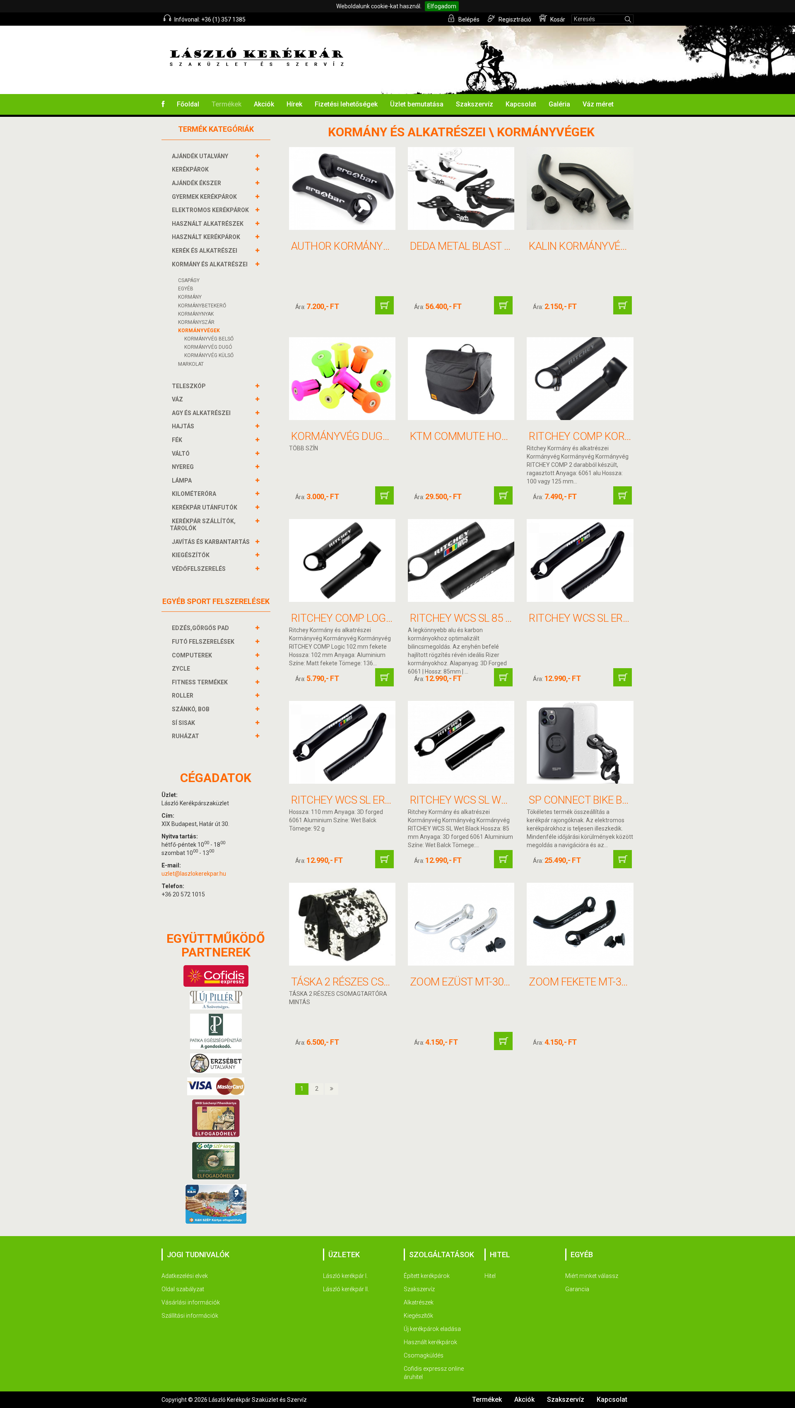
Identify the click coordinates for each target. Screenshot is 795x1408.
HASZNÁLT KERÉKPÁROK (206, 237)
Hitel (490, 1276)
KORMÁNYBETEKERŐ (202, 306)
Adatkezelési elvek (184, 1276)
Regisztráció (514, 19)
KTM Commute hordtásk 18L (484, 436)
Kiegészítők (418, 1315)
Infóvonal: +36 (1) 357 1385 (209, 19)
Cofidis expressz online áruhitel (434, 1372)
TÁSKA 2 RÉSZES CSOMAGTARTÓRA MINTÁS (394, 982)
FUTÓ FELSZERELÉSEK (203, 641)
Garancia (577, 1289)
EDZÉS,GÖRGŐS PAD (200, 628)
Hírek (294, 104)
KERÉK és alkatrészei (204, 250)
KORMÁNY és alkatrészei (210, 264)
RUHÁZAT (185, 736)
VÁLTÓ (181, 453)
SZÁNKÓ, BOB (191, 709)
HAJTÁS (183, 426)
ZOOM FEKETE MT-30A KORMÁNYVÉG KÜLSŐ (633, 982)
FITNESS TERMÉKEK (200, 682)
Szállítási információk (189, 1315)
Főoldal (188, 104)
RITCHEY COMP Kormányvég (601, 436)
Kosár (557, 19)
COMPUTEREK (192, 655)
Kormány (190, 297)
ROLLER (182, 695)
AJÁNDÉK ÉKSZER (196, 183)
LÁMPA (182, 480)
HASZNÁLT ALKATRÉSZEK (207, 223)
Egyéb (185, 289)
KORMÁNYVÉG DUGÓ (208, 347)
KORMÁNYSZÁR (196, 322)
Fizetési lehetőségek (346, 104)
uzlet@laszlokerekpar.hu (193, 873)
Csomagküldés (423, 1355)
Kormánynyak (196, 314)
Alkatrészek (419, 1302)
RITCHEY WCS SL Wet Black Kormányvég (513, 800)
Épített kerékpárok (427, 1276)
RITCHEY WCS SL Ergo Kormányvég (380, 800)
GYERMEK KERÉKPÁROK (204, 196)
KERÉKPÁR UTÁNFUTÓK (204, 507)
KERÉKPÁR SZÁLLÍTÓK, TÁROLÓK (203, 525)
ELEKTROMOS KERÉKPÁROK (210, 210)
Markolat (191, 364)
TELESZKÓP (189, 386)
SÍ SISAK (183, 723)
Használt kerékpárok (430, 1342)
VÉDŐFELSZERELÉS (199, 568)
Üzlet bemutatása (416, 104)
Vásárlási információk (190, 1302)
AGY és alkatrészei (201, 413)
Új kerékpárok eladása (432, 1329)
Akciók (264, 104)
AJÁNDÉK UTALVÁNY (200, 156)
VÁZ (177, 399)
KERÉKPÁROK (190, 169)
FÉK (177, 440)
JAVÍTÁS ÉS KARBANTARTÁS (211, 542)
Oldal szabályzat (182, 1289)
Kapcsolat (521, 104)
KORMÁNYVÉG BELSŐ (209, 339)
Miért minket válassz (591, 1276)
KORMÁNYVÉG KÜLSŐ (209, 355)
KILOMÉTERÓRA (194, 493)
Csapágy (189, 280)
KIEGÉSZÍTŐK (191, 555)
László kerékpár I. (345, 1276)
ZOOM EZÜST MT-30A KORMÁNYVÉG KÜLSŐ (512, 982)
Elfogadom (441, 6)
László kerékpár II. (346, 1289)
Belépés (468, 19)
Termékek (226, 104)
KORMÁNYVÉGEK (199, 330)
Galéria (559, 104)
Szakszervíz (474, 104)
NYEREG (183, 467)
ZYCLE (181, 668)
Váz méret (598, 104)
